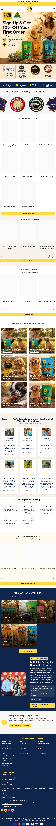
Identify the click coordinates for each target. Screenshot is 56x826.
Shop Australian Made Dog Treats (40, 705)
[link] (28, 44)
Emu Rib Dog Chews (46, 176)
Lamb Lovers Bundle (28, 206)
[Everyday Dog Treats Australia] (42, 395)
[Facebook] (2, 810)
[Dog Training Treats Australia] (14, 341)
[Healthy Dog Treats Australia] (42, 341)
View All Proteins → (28, 651)
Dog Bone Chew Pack (28, 246)
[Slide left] (49, 256)
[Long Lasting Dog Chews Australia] (14, 395)
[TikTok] (12, 810)
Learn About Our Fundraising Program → (12, 803)
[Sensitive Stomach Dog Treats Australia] (42, 368)
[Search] (6, 9)
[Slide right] (53, 256)
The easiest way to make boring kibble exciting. (28, 539)
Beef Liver (28, 145)
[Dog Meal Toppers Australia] (14, 368)
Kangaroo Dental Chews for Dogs (8, 247)
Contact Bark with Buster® (8, 797)
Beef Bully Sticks (9, 206)
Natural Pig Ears (28, 176)
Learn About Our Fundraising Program (20, 725)
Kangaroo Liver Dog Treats (47, 301)
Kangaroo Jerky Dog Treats (9, 146)
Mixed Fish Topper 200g (8, 569)
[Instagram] (5, 810)
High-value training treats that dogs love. (28, 272)
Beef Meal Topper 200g (28, 569)
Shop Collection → (7, 351)
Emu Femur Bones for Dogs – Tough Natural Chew (47, 247)
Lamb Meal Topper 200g (47, 569)
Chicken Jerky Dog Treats (46, 145)
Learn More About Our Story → (37, 710)
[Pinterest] (9, 810)
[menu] (2, 9)
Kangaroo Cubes (9, 176)
